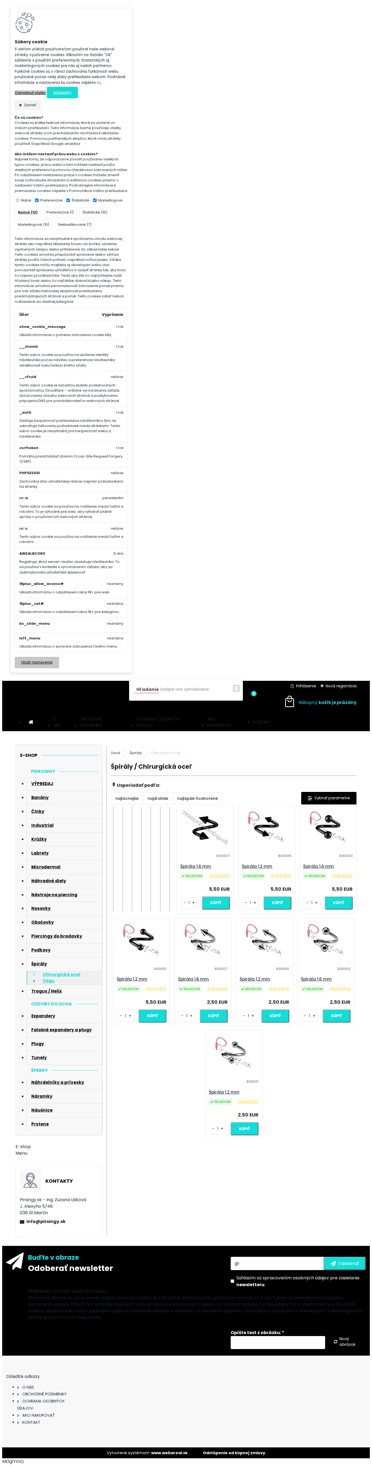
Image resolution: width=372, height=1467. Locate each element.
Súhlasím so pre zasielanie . (297, 1281)
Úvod (115, 752)
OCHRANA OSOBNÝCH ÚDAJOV (158, 722)
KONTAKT (262, 722)
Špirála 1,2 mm (257, 866)
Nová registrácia (341, 686)
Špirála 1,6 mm (195, 866)
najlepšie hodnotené (197, 798)
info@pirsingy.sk (46, 1221)
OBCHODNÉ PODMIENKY (91, 722)
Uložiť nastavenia (37, 662)
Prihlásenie (306, 686)
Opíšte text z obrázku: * (257, 1332)
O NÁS (57, 722)
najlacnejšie (127, 798)
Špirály (136, 752)
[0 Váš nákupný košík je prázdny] (319, 702)
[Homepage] (31, 722)
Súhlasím (62, 92)
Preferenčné (51, 200)
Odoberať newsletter (70, 1268)
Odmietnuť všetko (30, 92)
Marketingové (110, 200)
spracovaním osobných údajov (296, 1278)
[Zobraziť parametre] (328, 798)
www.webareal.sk (169, 1453)
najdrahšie (158, 798)
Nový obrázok (347, 1341)
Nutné (26, 200)
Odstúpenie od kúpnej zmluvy (234, 1453)
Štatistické (80, 200)
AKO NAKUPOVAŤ (219, 722)
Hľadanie (147, 689)
